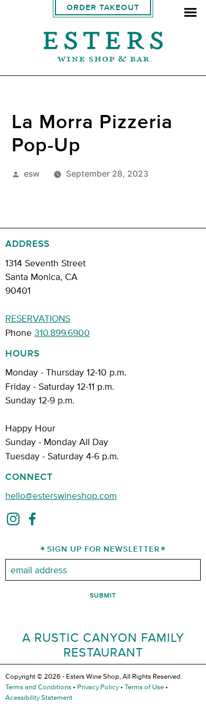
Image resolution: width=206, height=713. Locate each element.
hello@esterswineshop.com (61, 495)
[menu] (190, 13)
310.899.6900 (62, 332)
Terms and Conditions (38, 686)
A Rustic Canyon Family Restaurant (103, 645)
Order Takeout (103, 8)
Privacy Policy (98, 686)
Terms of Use (144, 686)
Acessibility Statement (38, 697)
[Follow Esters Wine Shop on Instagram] (13, 521)
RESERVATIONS (37, 317)
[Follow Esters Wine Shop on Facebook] (32, 521)
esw (32, 174)
